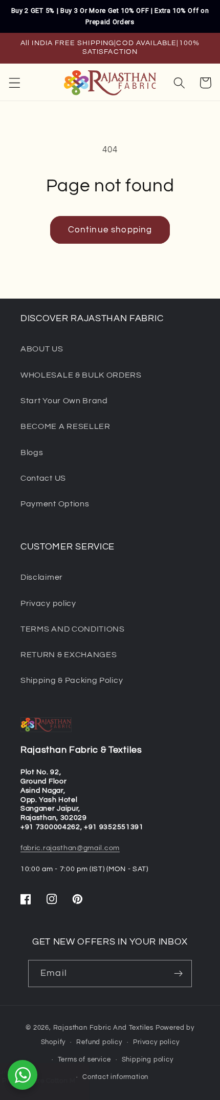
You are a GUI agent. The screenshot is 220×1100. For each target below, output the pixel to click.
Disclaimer (41, 577)
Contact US (43, 478)
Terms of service (84, 1059)
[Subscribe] (178, 974)
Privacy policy (48, 603)
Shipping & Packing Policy (71, 680)
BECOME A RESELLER (65, 426)
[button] (15, 83)
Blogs (31, 452)
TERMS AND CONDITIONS (72, 629)
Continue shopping (110, 229)
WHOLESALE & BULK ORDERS (81, 375)
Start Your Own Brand (64, 401)
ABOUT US (41, 349)
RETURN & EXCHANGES (68, 655)
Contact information (115, 1077)
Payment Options (54, 504)
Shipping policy (147, 1059)
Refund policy (99, 1042)
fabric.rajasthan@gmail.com (70, 848)
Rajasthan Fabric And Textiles (103, 1028)
